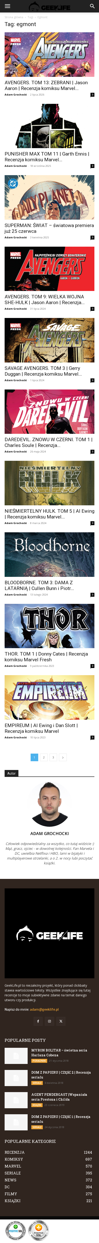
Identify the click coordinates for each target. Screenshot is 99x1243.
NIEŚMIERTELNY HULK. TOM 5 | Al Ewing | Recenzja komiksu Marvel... (49, 514)
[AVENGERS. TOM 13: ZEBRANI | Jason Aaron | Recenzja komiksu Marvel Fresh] (49, 54)
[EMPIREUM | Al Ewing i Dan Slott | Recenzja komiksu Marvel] (49, 697)
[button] (7, 6)
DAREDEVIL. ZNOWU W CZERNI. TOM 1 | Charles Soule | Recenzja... (49, 442)
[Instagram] (49, 1021)
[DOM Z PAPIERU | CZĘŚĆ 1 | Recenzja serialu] (16, 1122)
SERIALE (37, 1082)
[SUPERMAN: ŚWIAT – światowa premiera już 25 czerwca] (49, 197)
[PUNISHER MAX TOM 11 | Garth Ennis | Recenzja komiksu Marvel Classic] (49, 126)
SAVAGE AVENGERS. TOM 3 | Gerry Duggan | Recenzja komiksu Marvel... (43, 371)
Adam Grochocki (16, 94)
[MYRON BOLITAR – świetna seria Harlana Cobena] (16, 1056)
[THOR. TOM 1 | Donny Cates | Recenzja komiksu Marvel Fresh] (49, 626)
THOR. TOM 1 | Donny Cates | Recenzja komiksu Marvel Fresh (46, 656)
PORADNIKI (39, 1060)
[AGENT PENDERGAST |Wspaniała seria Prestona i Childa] (16, 1100)
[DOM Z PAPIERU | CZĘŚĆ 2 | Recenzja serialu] (16, 1078)
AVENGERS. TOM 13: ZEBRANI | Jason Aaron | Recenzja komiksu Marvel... (46, 85)
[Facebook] (38, 1021)
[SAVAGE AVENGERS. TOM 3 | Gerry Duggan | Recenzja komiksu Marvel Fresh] (49, 340)
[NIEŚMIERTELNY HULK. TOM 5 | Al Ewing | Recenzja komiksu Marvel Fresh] (49, 483)
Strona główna (14, 17)
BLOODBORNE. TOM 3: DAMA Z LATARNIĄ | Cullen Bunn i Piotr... (39, 585)
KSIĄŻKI (37, 1105)
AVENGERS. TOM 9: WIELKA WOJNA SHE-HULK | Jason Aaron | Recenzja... (45, 299)
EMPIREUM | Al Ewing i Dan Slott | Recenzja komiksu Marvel (41, 728)
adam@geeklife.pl (44, 1009)
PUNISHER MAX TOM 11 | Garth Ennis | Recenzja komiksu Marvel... (47, 156)
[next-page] (63, 757)
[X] (60, 1021)
